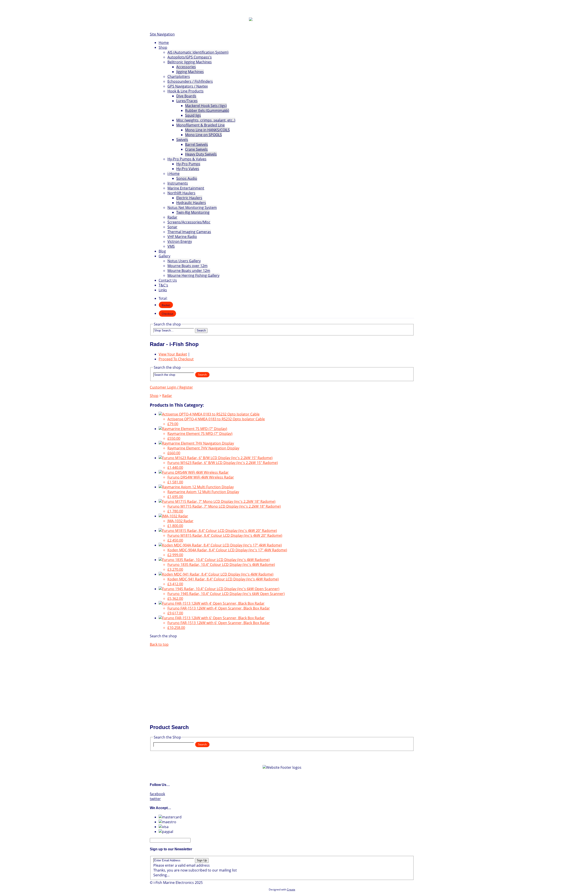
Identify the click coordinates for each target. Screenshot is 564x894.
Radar (172, 217)
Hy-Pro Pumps (188, 163)
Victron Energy (179, 241)
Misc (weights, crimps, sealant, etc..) (205, 120)
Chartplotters (178, 76)
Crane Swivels (196, 149)
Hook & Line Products (185, 91)
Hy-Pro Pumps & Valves (186, 159)
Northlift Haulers (181, 193)
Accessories (186, 66)
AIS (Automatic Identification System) (197, 52)
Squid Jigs (193, 115)
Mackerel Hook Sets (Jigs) (206, 105)
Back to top (159, 644)
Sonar (172, 226)
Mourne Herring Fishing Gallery (193, 275)
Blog (162, 251)
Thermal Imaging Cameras (189, 231)
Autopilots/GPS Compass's (189, 57)
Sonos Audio (186, 178)
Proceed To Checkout (176, 359)
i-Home (173, 173)
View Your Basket (173, 354)
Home (164, 42)
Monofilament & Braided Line (200, 125)
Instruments (177, 183)
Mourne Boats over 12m (187, 265)
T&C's (163, 285)
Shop (163, 47)
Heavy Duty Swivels (201, 154)
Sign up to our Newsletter (171, 849)
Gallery (164, 256)
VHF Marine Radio (182, 236)
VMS (171, 246)
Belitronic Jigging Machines (189, 62)
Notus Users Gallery (184, 260)
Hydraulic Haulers (191, 202)
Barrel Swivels (196, 144)
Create (291, 889)
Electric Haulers (189, 197)
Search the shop (163, 636)
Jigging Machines (190, 71)
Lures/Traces (187, 100)
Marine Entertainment (185, 188)
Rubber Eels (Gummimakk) (207, 110)
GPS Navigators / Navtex (187, 86)
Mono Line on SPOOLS (203, 134)
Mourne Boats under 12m (188, 270)
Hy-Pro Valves (187, 168)
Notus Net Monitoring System (192, 207)
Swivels (182, 139)
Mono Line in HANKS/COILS (207, 129)
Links (163, 290)
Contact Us (168, 280)
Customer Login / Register (171, 387)
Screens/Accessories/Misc (188, 222)
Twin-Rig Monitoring (193, 212)
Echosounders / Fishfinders (190, 81)
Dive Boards (186, 96)
